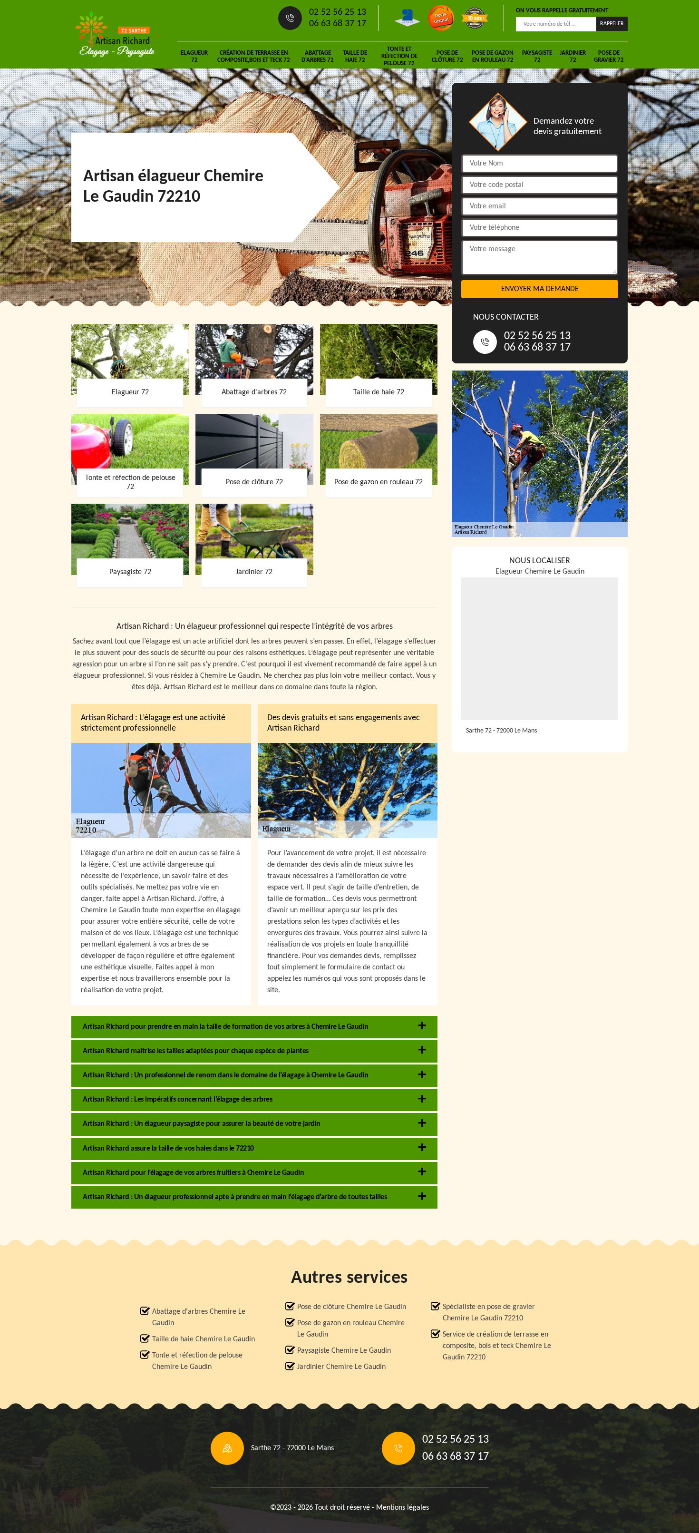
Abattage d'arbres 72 (317, 56)
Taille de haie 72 (355, 56)
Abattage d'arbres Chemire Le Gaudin (198, 1317)
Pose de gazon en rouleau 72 (493, 56)
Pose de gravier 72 (609, 56)
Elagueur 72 (194, 56)
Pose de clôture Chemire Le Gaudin (351, 1307)
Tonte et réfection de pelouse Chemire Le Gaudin (197, 1361)
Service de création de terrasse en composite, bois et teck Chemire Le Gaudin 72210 (497, 1346)
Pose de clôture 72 (447, 56)
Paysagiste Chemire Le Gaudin (344, 1351)
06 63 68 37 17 (337, 24)
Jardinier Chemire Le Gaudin (341, 1367)
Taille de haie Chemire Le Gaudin (203, 1339)
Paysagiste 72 (537, 56)
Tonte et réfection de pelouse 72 (399, 56)
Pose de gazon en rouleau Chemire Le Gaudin (351, 1328)
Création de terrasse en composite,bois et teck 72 (253, 56)
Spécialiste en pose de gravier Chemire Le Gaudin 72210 (489, 1312)
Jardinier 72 (573, 56)
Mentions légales (402, 1508)
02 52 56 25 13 (337, 12)
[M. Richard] (114, 34)
